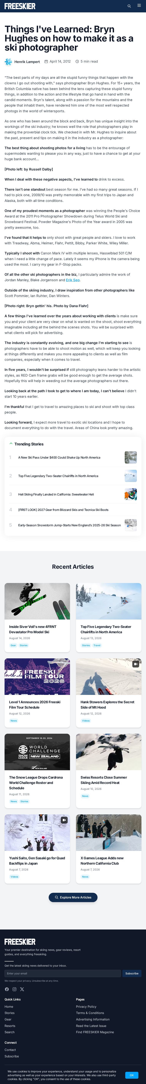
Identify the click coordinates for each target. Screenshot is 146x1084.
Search (9, 1032)
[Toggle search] (129, 6)
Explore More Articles (75, 897)
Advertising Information (93, 1019)
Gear (8, 1019)
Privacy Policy (86, 1006)
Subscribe (131, 973)
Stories (9, 1013)
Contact (10, 1050)
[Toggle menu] (139, 5)
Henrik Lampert (27, 62)
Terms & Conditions (90, 1013)
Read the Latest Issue (91, 1026)
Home (9, 1006)
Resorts (10, 1026)
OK (132, 1075)
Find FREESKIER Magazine (95, 1032)
